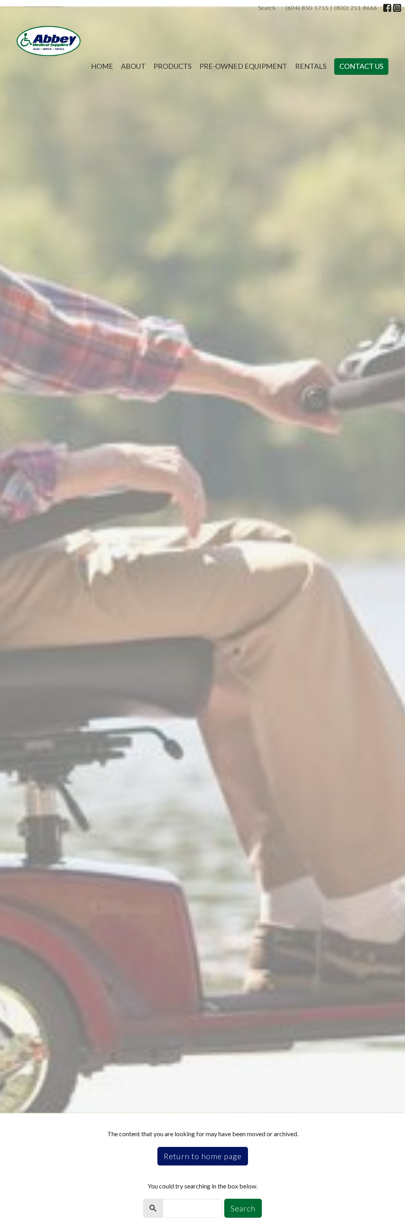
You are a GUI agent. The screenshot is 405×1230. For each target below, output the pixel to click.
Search (267, 8)
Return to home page (203, 1156)
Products (172, 66)
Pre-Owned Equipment (243, 66)
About (133, 66)
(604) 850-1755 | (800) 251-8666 (331, 8)
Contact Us (361, 66)
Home (102, 66)
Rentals (310, 66)
